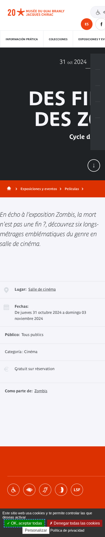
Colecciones (58, 39)
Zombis (40, 391)
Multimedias (97, 110)
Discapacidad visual (29, 490)
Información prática (22, 39)
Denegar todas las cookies (76, 523)
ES (87, 24)
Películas (72, 189)
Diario (97, 94)
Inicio (8, 188)
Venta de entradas (97, 62)
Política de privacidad (67, 530)
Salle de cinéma (42, 289)
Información (97, 78)
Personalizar (36, 530)
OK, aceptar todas (26, 523)
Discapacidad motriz (13, 490)
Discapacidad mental (61, 490)
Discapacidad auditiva (45, 490)
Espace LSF (77, 490)
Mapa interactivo (97, 126)
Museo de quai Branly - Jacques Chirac (41, 12)
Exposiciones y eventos (39, 189)
